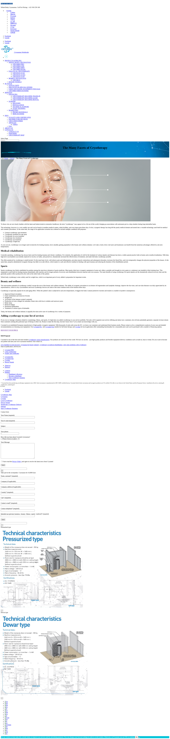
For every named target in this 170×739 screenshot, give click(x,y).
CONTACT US (14, 131)
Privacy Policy (17, 461)
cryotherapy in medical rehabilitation (51, 345)
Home (87, 56)
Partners (7, 372)
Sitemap (3, 406)
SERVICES (8, 92)
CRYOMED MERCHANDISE (19, 91)
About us (7, 365)
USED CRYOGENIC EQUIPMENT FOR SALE (24, 89)
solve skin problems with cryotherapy (74, 345)
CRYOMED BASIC (19, 69)
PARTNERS (13, 133)
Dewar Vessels (9, 362)
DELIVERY (17, 103)
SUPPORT (12, 101)
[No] (139, 737)
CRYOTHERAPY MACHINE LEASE (25, 98)
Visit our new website (7, 3)
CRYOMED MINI (18, 68)
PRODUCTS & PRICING (13, 60)
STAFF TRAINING (19, 108)
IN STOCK (8, 83)
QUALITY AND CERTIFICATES (20, 117)
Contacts (7, 370)
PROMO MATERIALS (20, 112)
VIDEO (15, 124)
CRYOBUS (16, 80)
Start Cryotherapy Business (9, 408)
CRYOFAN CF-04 (19, 73)
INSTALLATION (18, 105)
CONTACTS (9, 130)
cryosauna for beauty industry (30, 345)
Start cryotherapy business (17, 378)
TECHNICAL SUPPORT (21, 107)
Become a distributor (15, 376)
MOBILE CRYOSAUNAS (17, 78)
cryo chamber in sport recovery (10, 345)
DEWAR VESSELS (15, 82)
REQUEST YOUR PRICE (9, 330)
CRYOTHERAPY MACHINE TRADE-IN (26, 96)
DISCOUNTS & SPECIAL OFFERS (20, 87)
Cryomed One (49, 327)
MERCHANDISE (18, 114)
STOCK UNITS (14, 85)
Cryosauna (4, 396)
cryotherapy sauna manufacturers (39, 340)
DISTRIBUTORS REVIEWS (18, 119)
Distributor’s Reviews (15, 374)
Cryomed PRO (9, 350)
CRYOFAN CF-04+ (19, 75)
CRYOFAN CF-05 (19, 76)
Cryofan (77, 327)
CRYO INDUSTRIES (16, 121)
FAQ (10, 126)
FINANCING (13, 94)
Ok (136, 737)
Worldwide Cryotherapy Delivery (11, 404)
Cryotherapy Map (10, 379)
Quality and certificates (12, 353)
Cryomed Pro (37, 327)
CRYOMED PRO (18, 64)
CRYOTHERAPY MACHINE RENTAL (26, 99)
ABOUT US (9, 128)
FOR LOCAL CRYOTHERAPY (19, 71)
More (3, 386)
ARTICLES (12, 123)
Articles (12, 158)
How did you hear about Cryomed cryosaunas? (15, 437)
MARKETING (13, 110)
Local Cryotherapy (6, 400)
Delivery (7, 367)
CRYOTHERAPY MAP (16, 135)
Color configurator (10, 352)
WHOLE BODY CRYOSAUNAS (20, 62)
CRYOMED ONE (18, 66)
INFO (6, 115)
